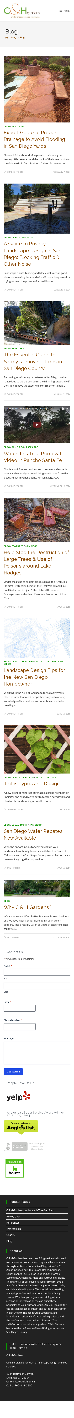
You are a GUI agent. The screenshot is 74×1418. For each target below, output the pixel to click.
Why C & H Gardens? (27, 907)
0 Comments (13, 868)
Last (6, 991)
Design (16, 237)
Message (9, 1038)
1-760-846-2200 (22, 1385)
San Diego (18, 126)
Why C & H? (13, 1216)
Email (7, 1001)
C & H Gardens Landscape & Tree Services (30, 1210)
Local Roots (20, 825)
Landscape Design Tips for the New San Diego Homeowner (34, 677)
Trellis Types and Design (32, 783)
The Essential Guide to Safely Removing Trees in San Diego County (33, 361)
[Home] (6, 37)
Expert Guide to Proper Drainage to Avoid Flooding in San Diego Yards (34, 139)
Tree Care (18, 348)
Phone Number (13, 1020)
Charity (10, 1234)
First (6, 978)
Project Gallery (46, 661)
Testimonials (13, 1228)
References (12, 1222)
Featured (18, 546)
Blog (22, 37)
